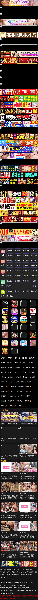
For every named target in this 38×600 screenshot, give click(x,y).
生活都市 (10, 291)
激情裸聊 (20, 386)
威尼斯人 (3, 358)
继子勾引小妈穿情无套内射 (9, 440)
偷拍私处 (10, 377)
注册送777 (18, 363)
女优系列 (18, 271)
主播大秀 (24, 372)
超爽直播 (3, 372)
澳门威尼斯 (11, 401)
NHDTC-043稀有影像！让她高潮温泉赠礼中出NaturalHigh (28, 557)
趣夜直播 (18, 377)
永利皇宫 (28, 382)
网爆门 (34, 281)
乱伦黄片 (3, 377)
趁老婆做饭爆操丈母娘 (9, 423)
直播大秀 (3, 401)
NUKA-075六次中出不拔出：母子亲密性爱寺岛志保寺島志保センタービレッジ (28, 499)
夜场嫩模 (25, 377)
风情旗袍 (10, 276)
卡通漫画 (10, 281)
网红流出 (26, 265)
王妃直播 (32, 372)
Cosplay (25, 255)
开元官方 (19, 391)
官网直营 (24, 358)
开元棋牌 (17, 358)
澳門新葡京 (20, 382)
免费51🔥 (28, 386)
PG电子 (3, 363)
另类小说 (10, 296)
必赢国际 (10, 367)
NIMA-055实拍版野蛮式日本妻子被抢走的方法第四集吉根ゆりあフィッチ (9, 518)
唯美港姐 (26, 261)
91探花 (18, 265)
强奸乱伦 (18, 250)
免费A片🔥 (28, 401)
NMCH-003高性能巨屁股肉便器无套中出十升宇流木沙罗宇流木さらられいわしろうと (9, 538)
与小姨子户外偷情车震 (28, 423)
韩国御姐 (18, 261)
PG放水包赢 (26, 367)
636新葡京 (13, 386)
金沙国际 (3, 396)
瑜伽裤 (26, 276)
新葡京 (31, 363)
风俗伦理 (34, 291)
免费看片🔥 (4, 386)
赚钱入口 (21, 405)
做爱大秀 (28, 396)
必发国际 (32, 377)
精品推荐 (10, 250)
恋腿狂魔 (34, 271)
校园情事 (18, 291)
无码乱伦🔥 (4, 391)
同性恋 (34, 286)
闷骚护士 (34, 276)
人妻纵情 (26, 291)
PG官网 (10, 358)
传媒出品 (10, 286)
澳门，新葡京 (12, 396)
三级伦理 (10, 255)
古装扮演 (10, 271)
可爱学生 (26, 271)
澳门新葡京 (4, 382)
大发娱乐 (12, 382)
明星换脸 (18, 276)
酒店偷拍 (17, 372)
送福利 (25, 363)
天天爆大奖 (27, 391)
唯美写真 (26, 281)
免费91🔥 (19, 401)
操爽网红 (34, 367)
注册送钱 (10, 363)
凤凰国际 (18, 367)
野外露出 (34, 265)
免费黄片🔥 (13, 405)
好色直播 (12, 391)
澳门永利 (32, 358)
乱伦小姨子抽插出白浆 (28, 456)
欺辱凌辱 (10, 265)
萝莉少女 (34, 250)
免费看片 (20, 396)
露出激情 (18, 281)
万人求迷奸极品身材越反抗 (9, 457)
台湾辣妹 (10, 261)
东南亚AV (34, 261)
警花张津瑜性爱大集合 (28, 439)
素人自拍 (34, 255)
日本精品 (18, 255)
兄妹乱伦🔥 (4, 405)
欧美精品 (26, 250)
